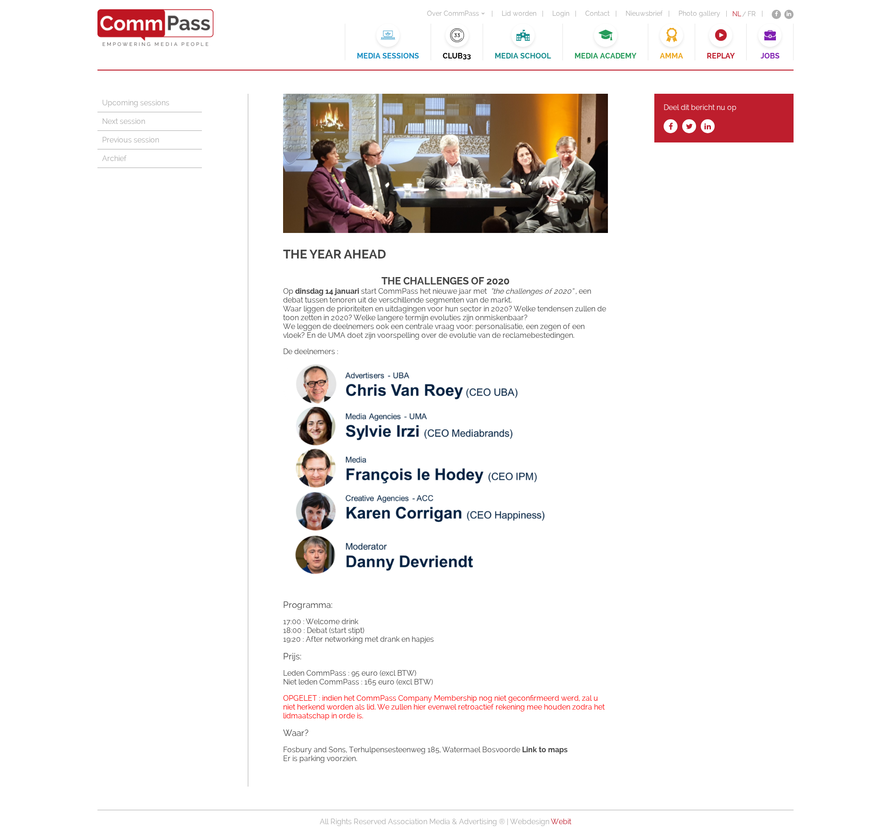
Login (560, 13)
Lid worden (519, 13)
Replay (721, 56)
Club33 (457, 56)
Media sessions (388, 56)
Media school (523, 56)
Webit (561, 821)
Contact (597, 13)
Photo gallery (699, 13)
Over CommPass (453, 13)
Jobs (770, 56)
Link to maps (545, 749)
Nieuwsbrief (644, 13)
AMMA (671, 56)
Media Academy (605, 56)
